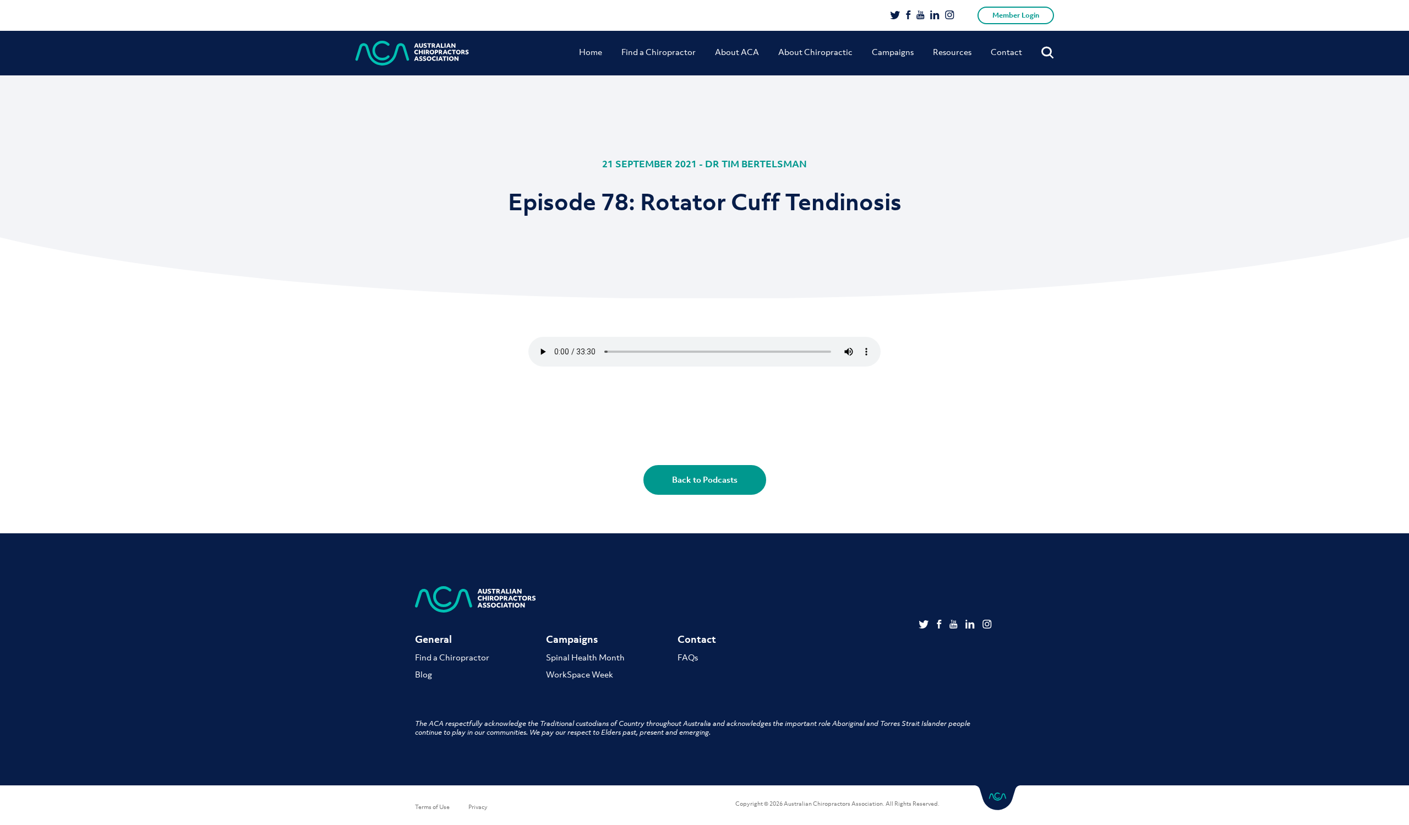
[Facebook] (908, 16)
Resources (952, 51)
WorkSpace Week (579, 674)
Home (590, 51)
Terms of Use (432, 806)
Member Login (1015, 15)
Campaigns (893, 51)
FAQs (688, 657)
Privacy (478, 806)
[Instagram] (949, 16)
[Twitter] (895, 16)
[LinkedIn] (935, 16)
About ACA (737, 51)
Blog (423, 674)
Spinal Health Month (585, 657)
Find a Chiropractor (658, 51)
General (433, 639)
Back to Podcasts (705, 479)
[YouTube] (920, 16)
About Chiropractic (815, 51)
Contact (1006, 51)
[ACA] (412, 53)
